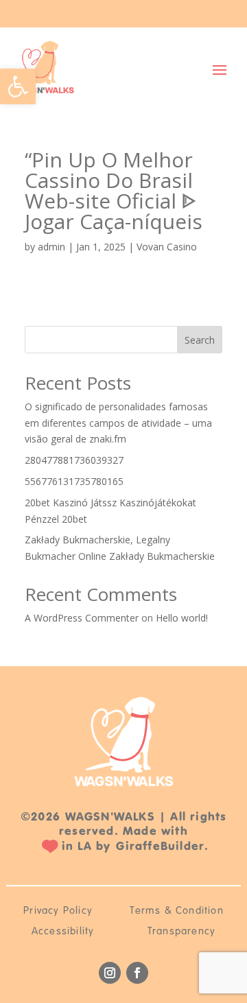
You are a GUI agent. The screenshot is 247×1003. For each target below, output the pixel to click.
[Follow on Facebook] (137, 973)
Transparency (181, 931)
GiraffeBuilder (160, 846)
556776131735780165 (74, 481)
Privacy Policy (58, 911)
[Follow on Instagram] (110, 973)
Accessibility (63, 931)
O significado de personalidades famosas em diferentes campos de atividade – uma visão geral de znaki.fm (118, 423)
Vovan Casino (167, 246)
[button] (18, 86)
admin (51, 246)
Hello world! (182, 617)
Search (200, 339)
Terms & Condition (176, 911)
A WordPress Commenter (82, 617)
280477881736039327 (74, 460)
